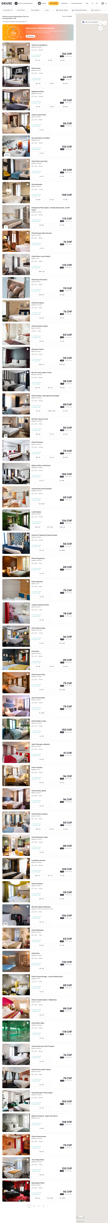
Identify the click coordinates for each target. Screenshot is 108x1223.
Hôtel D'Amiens (38, 450)
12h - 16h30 (62, 1198)
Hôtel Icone (38, 76)
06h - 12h (38, 83)
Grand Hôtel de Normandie (38, 496)
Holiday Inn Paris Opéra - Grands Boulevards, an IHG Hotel (38, 217)
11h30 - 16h (62, 364)
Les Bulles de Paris (38, 868)
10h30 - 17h (41, 294)
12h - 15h (62, 60)
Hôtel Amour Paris (38, 682)
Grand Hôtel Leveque (38, 822)
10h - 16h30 (41, 504)
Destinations (64, 3)
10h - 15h (50, 387)
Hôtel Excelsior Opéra (38, 334)
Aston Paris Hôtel (38, 705)
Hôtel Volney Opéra (38, 798)
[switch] (62, 10)
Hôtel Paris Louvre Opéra (38, 264)
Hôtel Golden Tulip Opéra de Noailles (38, 403)
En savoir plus (30, 36)
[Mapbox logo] (80, 1221)
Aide (87, 3)
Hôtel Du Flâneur (38, 311)
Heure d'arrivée (21, 10)
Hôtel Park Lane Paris (38, 169)
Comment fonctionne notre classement (14, 21)
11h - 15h (62, 176)
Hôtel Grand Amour (38, 1144)
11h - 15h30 (41, 713)
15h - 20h (62, 387)
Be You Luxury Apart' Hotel (38, 380)
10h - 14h (38, 106)
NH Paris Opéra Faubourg (38, 915)
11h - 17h (42, 153)
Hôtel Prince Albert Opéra (38, 1077)
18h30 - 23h (42, 271)
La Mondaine (38, 520)
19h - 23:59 (62, 643)
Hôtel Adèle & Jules (38, 729)
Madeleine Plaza (38, 99)
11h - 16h (52, 83)
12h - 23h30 (62, 550)
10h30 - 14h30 (51, 411)
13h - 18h (62, 480)
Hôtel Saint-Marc (38, 1031)
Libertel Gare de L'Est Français (38, 1054)
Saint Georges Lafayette (38, 752)
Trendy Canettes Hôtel (38, 613)
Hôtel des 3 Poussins (38, 287)
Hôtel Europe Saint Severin (38, 241)
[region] (92, 618)
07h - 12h (37, 60)
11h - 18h (50, 60)
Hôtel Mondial (38, 192)
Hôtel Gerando (38, 891)
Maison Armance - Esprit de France (38, 1122)
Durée (47, 10)
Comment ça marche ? (76, 3)
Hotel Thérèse (38, 775)
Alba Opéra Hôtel (38, 1191)
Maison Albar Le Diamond (38, 473)
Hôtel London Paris (38, 122)
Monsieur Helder (38, 357)
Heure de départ (35, 10)
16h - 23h (65, 83)
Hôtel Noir (38, 659)
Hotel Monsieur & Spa (38, 845)
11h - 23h (52, 199)
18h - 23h (65, 434)
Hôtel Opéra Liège (38, 636)
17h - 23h (62, 225)
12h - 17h (41, 480)
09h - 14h (38, 829)
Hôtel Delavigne (38, 938)
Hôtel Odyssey (38, 589)
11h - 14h (42, 130)
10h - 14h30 (50, 527)
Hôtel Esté (38, 961)
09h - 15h (38, 434)
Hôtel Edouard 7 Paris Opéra (38, 1100)
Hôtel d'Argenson (38, 566)
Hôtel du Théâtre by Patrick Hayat (38, 543)
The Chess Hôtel (38, 1167)
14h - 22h (65, 411)
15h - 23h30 (62, 689)
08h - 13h (38, 457)
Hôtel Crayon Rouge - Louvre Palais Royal (38, 984)
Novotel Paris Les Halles (38, 146)
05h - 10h (37, 387)
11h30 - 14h (41, 364)
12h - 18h (52, 666)
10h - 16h (41, 318)
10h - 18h (38, 199)
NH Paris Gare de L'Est (38, 427)
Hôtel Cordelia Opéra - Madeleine (38, 1007)
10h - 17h (50, 875)
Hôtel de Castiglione (38, 53)
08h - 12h (37, 527)
